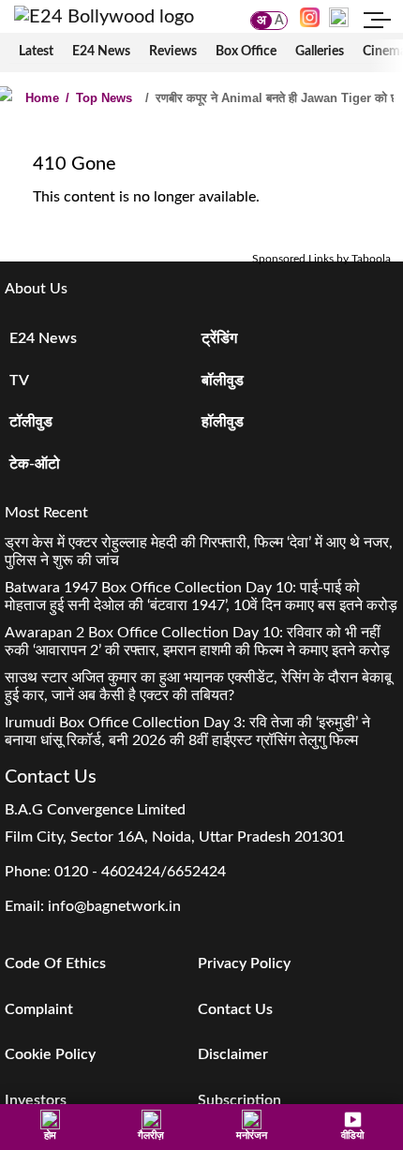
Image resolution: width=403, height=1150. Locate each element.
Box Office (246, 51)
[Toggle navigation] (378, 22)
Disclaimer (233, 1054)
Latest (36, 51)
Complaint (39, 1009)
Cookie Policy (50, 1054)
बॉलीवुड (223, 380)
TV (19, 380)
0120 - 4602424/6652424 (140, 871)
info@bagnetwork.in (114, 906)
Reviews (173, 51)
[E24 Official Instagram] (310, 16)
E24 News (101, 51)
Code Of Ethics (55, 963)
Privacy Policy (244, 963)
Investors (36, 1100)
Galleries (319, 51)
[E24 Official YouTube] (339, 16)
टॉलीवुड (30, 421)
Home (42, 98)
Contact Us (235, 1009)
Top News (99, 98)
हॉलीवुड (223, 421)
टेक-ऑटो (34, 463)
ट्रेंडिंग (219, 338)
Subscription (239, 1100)
